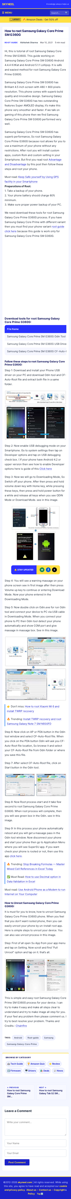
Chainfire (21, 1025)
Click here (45, 468)
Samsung (48, 1037)
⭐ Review (54, 1063)
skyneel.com (25, 1182)
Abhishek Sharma (29, 42)
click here (16, 856)
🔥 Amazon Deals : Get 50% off (40, 16)
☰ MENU (7, 12)
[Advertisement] (35, 277)
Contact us (45, 1189)
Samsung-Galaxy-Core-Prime (22, 1044)
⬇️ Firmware (14, 1070)
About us (31, 1189)
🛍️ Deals (44, 1070)
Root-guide (33, 1037)
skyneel (8, 4)
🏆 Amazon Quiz (36, 1063)
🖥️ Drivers (30, 1070)
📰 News (58, 1070)
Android (18, 1037)
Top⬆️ (40, 1193)
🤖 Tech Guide (15, 1063)
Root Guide (11, 42)
